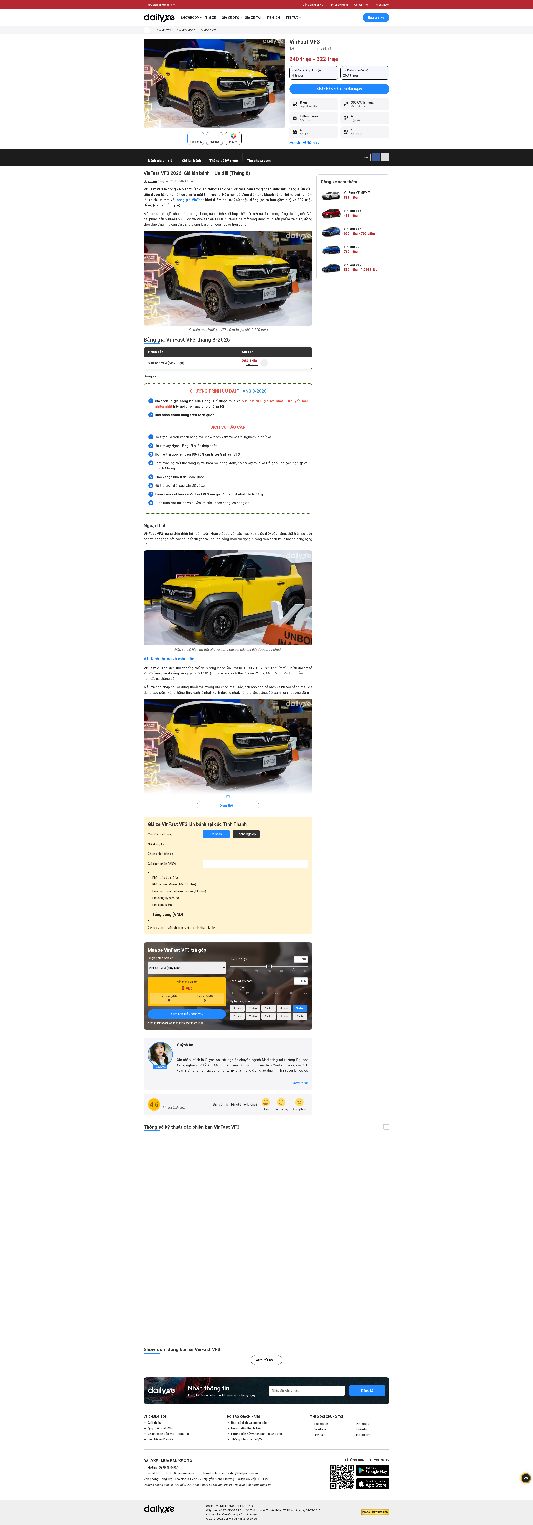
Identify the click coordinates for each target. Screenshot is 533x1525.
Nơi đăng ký (156, 844)
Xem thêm (228, 805)
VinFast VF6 (352, 229)
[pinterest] (191, 1052)
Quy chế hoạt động (161, 1428)
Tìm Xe (210, 18)
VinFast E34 (352, 247)
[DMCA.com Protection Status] (375, 1512)
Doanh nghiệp (246, 834)
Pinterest (362, 1424)
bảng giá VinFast (190, 200)
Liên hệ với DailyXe (160, 1439)
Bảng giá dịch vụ (313, 4)
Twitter (319, 1435)
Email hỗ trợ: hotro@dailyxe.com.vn (172, 1473)
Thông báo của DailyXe (247, 1439)
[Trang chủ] (147, 30)
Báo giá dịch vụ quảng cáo (249, 1423)
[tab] (195, 138)
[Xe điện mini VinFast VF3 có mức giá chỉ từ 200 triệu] (228, 278)
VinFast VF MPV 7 (357, 193)
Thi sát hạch (381, 4)
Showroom (190, 18)
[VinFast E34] (331, 250)
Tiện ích (273, 18)
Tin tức (292, 18)
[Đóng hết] (386, 1127)
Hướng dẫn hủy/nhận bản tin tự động (256, 1434)
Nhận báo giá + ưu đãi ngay (339, 89)
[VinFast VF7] (331, 268)
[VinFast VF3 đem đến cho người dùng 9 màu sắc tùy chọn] (228, 746)
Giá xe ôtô (230, 18)
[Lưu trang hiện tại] (347, 18)
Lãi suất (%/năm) (242, 981)
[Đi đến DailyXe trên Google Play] (372, 1470)
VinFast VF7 (352, 265)
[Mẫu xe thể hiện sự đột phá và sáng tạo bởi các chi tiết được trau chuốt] (228, 597)
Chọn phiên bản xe (160, 854)
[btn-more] (385, 157)
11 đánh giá (324, 48)
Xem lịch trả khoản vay (187, 1014)
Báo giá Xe (376, 18)
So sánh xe (361, 4)
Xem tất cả (264, 1360)
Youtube (320, 1429)
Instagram (363, 1435)
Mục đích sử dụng (160, 834)
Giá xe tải (253, 18)
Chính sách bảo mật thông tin (168, 1434)
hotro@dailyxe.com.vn (162, 4)
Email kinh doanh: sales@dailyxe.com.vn (230, 1473)
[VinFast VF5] (331, 213)
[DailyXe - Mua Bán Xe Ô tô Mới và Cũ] (159, 17)
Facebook (321, 1424)
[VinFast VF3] (214, 83)
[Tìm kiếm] (338, 18)
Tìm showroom (338, 4)
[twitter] (185, 1052)
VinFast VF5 (352, 211)
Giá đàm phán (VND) (162, 864)
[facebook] (179, 1052)
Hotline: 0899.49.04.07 (163, 1467)
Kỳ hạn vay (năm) (242, 1001)
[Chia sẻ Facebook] (376, 157)
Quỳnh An (150, 181)
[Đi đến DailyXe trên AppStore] (372, 1483)
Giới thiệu (154, 1423)
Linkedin (361, 1429)
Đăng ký (367, 1391)
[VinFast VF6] (331, 231)
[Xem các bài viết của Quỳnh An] (160, 1054)
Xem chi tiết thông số (304, 142)
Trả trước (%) (239, 959)
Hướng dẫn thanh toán (246, 1428)
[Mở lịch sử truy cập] (356, 18)
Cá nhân (216, 834)
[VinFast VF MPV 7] (331, 195)
